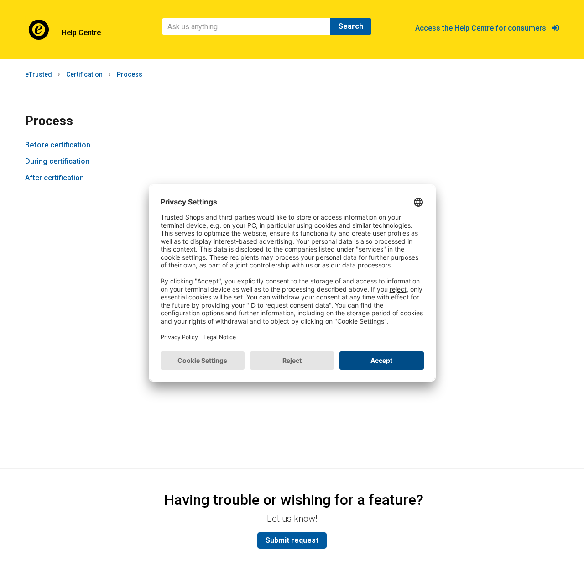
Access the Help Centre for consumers (483, 28)
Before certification (57, 145)
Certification (84, 74)
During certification (57, 161)
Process (129, 74)
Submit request (292, 540)
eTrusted (38, 74)
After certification (54, 177)
